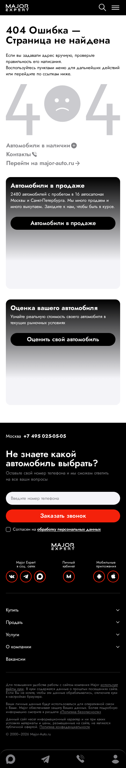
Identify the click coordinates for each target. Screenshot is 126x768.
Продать (14, 622)
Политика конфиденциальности (65, 726)
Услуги (12, 634)
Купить (12, 610)
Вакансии (15, 659)
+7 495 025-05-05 (44, 436)
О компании (18, 646)
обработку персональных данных (69, 529)
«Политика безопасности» (80, 711)
